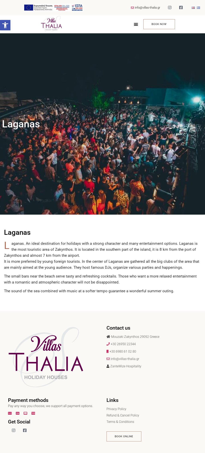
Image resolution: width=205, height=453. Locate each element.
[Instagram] (169, 7)
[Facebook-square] (181, 7)
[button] (5, 25)
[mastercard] (26, 413)
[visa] (18, 413)
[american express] (33, 413)
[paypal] (10, 413)
